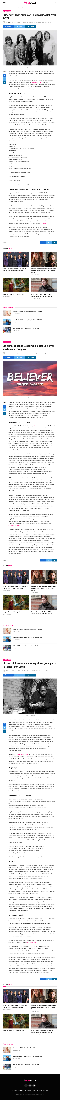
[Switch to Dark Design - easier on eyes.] (53, 2)
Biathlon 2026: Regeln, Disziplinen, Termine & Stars (26, 328)
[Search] (56, 2)
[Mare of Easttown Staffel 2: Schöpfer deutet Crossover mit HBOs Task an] (44, 285)
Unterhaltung (7, 11)
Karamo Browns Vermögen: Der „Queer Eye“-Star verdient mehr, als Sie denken (16, 270)
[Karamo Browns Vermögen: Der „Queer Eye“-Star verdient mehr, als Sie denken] (16, 259)
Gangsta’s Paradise (22, 754)
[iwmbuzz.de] (30, 2)
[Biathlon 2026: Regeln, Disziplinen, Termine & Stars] (7, 330)
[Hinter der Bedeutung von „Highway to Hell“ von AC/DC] (30, 47)
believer (44, 223)
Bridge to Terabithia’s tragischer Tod (13, 294)
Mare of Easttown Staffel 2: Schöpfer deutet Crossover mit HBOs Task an (42, 295)
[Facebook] (4, 75)
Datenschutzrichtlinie (40, 1090)
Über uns (28, 1090)
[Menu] (4, 2)
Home (4, 7)
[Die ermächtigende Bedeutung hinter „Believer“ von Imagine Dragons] (30, 378)
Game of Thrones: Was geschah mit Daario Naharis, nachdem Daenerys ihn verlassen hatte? (43, 270)
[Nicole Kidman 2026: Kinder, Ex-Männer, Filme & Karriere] (7, 313)
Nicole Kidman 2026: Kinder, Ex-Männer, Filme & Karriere (27, 311)
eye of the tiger (32, 942)
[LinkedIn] (4, 82)
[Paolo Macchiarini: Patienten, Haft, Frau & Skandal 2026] (7, 322)
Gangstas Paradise (14, 525)
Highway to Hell (37, 82)
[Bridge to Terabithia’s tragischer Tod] (16, 285)
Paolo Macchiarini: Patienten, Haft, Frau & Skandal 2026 (27, 320)
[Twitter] (4, 79)
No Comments (41, 22)
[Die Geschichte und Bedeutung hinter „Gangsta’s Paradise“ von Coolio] (30, 696)
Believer (35, 426)
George (9, 22)
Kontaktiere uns (17, 1090)
